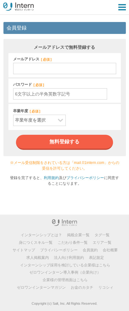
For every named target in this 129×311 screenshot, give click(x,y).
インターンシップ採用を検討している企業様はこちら (65, 265)
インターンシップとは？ (41, 235)
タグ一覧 (102, 235)
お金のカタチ (82, 287)
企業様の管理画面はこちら (65, 280)
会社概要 (110, 250)
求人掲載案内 (37, 257)
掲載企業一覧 (78, 235)
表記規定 (96, 257)
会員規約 (90, 250)
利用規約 (51, 178)
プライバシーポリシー (85, 178)
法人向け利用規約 (69, 257)
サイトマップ (24, 250)
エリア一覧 (102, 242)
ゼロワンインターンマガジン (41, 287)
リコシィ (105, 287)
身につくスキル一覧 (36, 242)
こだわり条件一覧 (73, 242)
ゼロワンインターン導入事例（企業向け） (65, 272)
